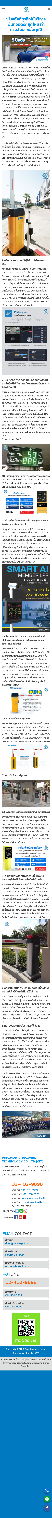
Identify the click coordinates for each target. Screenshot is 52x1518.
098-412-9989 (13, 1306)
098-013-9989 (29, 1190)
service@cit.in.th (32, 1202)
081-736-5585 (31, 1194)
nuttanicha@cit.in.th (17, 1266)
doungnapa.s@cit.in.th (33, 1198)
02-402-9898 (27, 1184)
